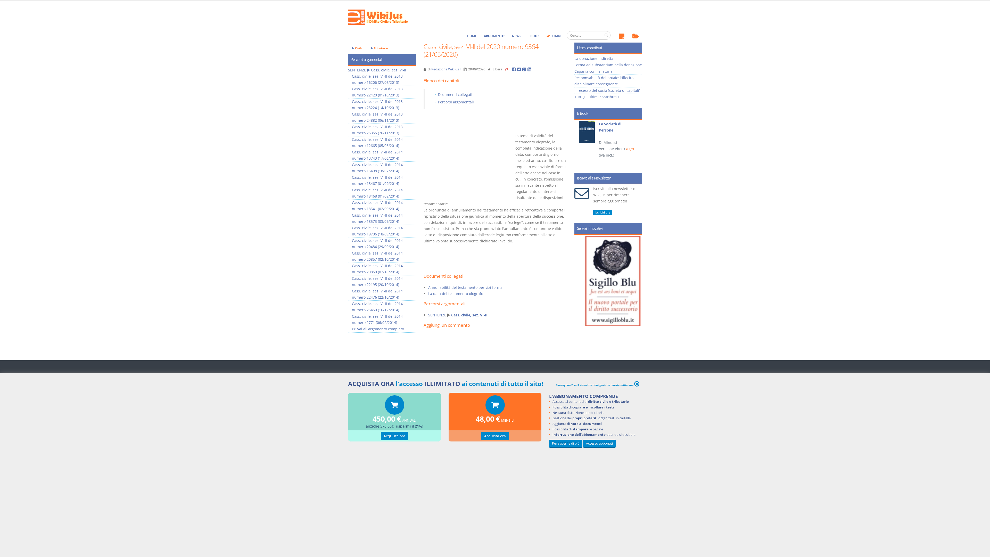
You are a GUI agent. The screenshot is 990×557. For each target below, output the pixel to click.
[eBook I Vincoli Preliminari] (587, 132)
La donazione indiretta (593, 58)
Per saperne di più (566, 443)
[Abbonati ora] (395, 406)
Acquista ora (394, 435)
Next (636, 144)
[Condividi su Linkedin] (529, 69)
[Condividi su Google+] (524, 69)
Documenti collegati (455, 94)
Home (472, 36)
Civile (358, 48)
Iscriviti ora (602, 212)
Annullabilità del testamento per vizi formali (466, 287)
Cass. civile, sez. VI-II (469, 315)
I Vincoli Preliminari (616, 123)
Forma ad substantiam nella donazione (608, 64)
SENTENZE (437, 315)
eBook (534, 36)
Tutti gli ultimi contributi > (597, 96)
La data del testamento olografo (455, 293)
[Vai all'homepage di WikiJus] (382, 16)
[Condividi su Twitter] (519, 69)
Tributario (380, 48)
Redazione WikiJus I (446, 69)
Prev (580, 144)
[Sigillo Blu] (613, 281)
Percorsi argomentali (456, 102)
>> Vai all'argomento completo (378, 328)
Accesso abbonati (599, 443)
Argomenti (493, 36)
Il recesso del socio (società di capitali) (607, 90)
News (516, 36)
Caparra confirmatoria (593, 71)
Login (555, 36)
